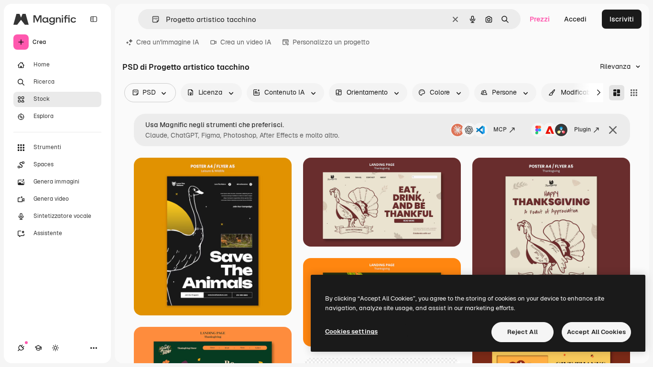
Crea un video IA (245, 42)
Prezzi (540, 19)
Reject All (522, 332)
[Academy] (38, 348)
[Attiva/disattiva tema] (55, 348)
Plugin (582, 129)
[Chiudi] (613, 130)
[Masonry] (616, 92)
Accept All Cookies (596, 332)
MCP (500, 129)
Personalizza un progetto (331, 42)
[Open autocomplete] (152, 19)
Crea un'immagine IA (167, 42)
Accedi (575, 19)
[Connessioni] (21, 348)
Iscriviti (621, 19)
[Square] (634, 92)
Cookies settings (351, 331)
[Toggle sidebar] (93, 19)
